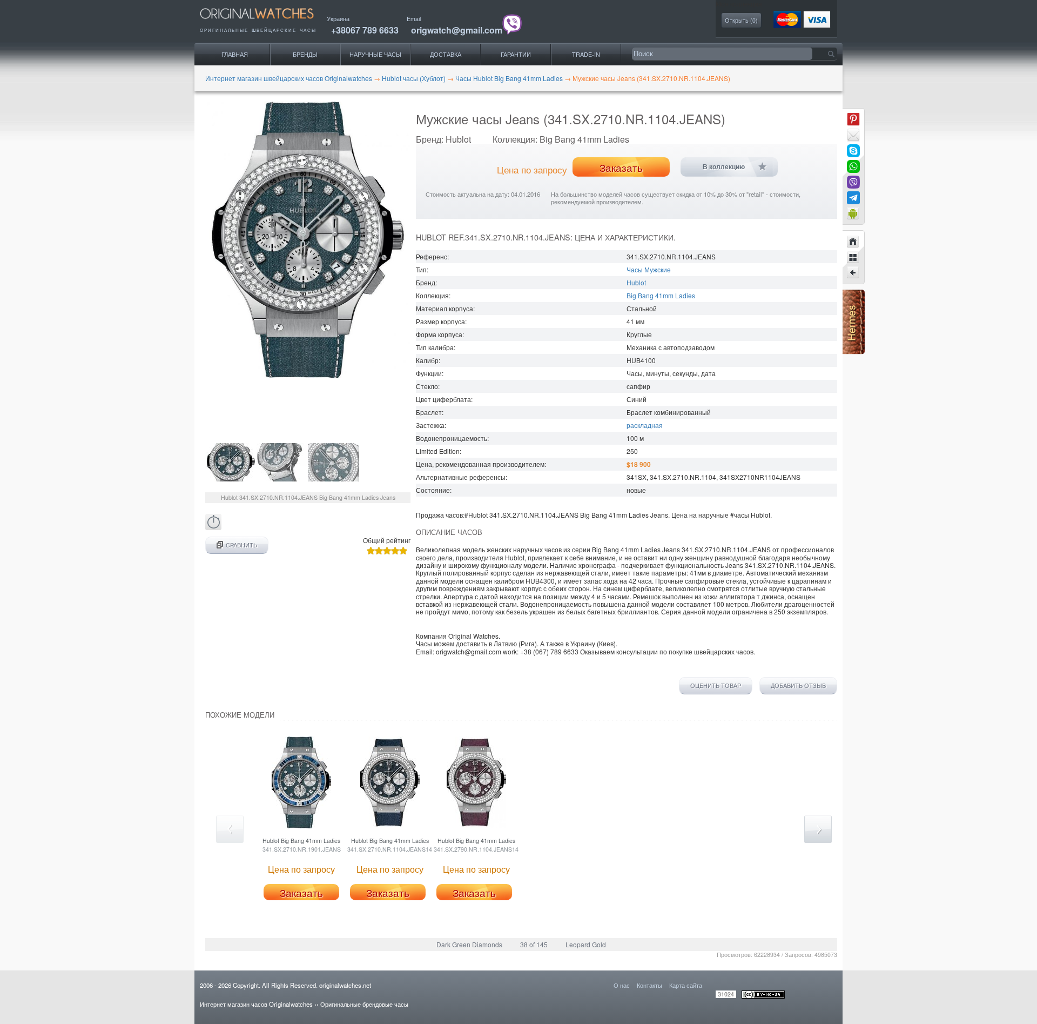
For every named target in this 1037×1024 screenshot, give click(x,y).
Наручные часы (375, 54)
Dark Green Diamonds (469, 944)
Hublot (636, 282)
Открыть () (741, 20)
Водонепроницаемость (451, 438)
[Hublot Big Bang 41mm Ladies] (853, 272)
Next (818, 829)
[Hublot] (853, 257)
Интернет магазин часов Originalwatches (256, 1004)
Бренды (305, 54)
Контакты (649, 985)
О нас (622, 985)
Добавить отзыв (798, 685)
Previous (230, 829)
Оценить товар (715, 685)
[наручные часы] (266, 21)
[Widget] (853, 213)
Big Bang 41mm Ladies (661, 295)
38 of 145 (534, 944)
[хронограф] (213, 527)
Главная (234, 54)
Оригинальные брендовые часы (364, 1004)
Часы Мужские (649, 269)
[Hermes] (854, 351)
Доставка (445, 54)
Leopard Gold (585, 944)
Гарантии (516, 54)
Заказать (621, 167)
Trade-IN (586, 54)
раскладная (645, 425)
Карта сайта (685, 985)
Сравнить (241, 545)
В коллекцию (724, 167)
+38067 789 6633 (365, 30)
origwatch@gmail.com (456, 30)
